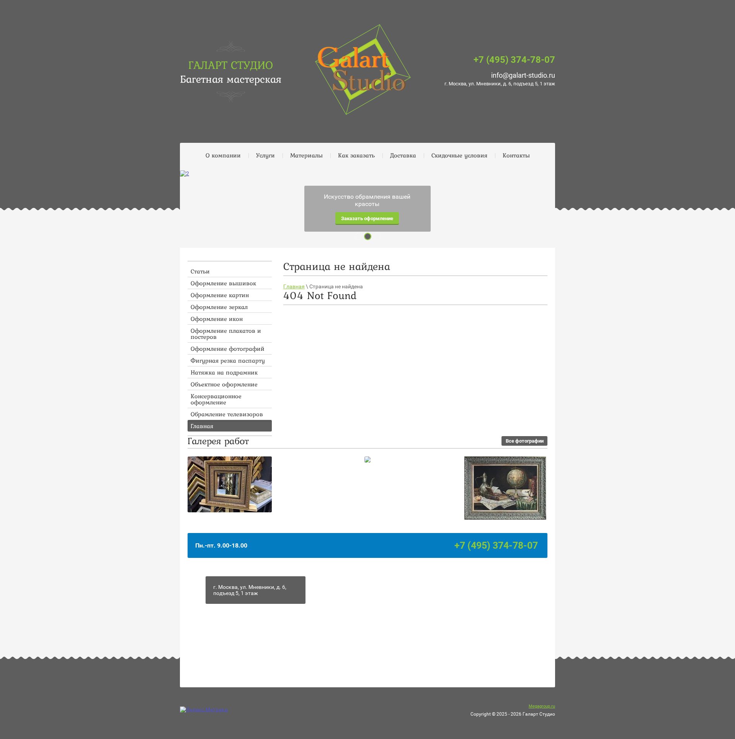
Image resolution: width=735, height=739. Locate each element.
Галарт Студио (230, 64)
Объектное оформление (224, 384)
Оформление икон (217, 318)
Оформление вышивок (223, 283)
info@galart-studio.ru (523, 75)
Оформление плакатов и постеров (226, 333)
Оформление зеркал (219, 306)
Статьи (200, 271)
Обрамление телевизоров (227, 414)
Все (525, 441)
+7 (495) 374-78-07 (514, 59)
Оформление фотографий (228, 348)
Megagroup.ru (542, 706)
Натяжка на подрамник (224, 372)
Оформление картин (220, 294)
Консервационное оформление (216, 399)
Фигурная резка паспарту (228, 360)
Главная (202, 425)
